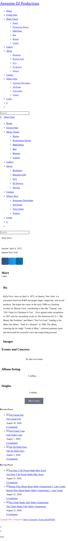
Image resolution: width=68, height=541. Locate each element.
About (9, 166)
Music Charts (12, 132)
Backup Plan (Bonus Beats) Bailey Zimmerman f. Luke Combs (34, 490)
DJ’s (15, 179)
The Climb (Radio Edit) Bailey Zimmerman (26, 506)
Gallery (10, 162)
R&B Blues (18, 144)
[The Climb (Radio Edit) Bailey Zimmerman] (27, 502)
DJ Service (18, 183)
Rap (15, 149)
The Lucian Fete (13, 419)
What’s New (12, 196)
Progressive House (22, 140)
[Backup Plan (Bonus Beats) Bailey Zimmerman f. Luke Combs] (35, 486)
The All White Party (15, 451)
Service (16, 187)
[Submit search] (31, 233)
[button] (5, 261)
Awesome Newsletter (23, 200)
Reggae (16, 153)
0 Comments (12, 427)
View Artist (18, 209)
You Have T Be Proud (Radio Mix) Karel (24, 474)
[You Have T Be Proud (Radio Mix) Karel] (26, 470)
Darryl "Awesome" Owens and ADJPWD (39, 519)
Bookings (17, 170)
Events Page (12, 127)
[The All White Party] (16, 447)
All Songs (17, 204)
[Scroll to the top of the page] (1, 522)
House (16, 136)
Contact (10, 192)
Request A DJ (19, 174)
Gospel (16, 157)
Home (9, 123)
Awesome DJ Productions (19, 3)
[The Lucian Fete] (15, 415)
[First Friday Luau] (15, 431)
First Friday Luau (14, 435)
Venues (16, 213)
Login (9, 217)
